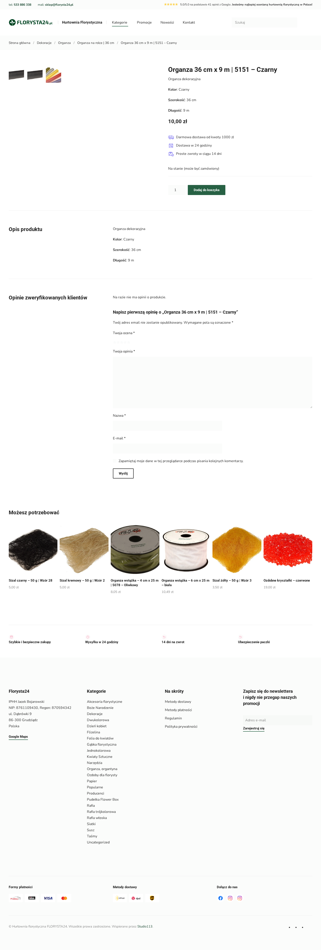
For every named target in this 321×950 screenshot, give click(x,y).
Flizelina (93, 732)
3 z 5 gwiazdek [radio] (121, 342)
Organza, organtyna (102, 769)
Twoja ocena (124, 333)
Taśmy (92, 836)
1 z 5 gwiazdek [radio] (114, 342)
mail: (55, 5)
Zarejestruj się (253, 728)
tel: (20, 5)
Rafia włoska (97, 817)
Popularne (95, 787)
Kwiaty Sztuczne (99, 756)
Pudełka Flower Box (103, 799)
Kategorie (119, 22)
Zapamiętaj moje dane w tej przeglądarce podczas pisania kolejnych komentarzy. (181, 461)
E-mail (119, 438)
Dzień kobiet (97, 726)
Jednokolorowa (98, 750)
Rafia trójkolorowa (101, 811)
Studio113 (144, 926)
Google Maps (18, 737)
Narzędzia (94, 762)
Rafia (91, 805)
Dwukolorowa (98, 720)
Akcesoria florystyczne (104, 701)
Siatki (91, 824)
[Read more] (230, 898)
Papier (92, 781)
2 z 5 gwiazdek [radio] (118, 342)
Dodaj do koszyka (206, 190)
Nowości (167, 22)
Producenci (95, 793)
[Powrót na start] (30, 22)
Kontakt (189, 22)
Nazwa (119, 415)
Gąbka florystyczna (101, 744)
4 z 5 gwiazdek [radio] (125, 342)
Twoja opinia (124, 351)
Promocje (144, 22)
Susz (90, 830)
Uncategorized (98, 842)
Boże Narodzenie (100, 707)
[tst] (220, 898)
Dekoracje (95, 714)
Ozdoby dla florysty (102, 775)
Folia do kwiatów (100, 738)
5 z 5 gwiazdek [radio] (128, 342)
